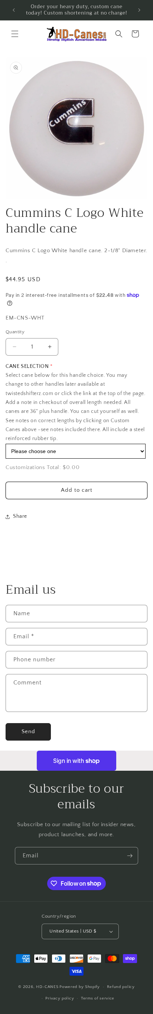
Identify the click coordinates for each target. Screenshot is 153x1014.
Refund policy (121, 987)
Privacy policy (59, 998)
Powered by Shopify (79, 987)
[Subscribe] (129, 855)
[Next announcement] (139, 10)
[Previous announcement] (14, 10)
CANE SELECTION (27, 366)
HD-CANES (47, 987)
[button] (15, 34)
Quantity (15, 331)
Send (28, 731)
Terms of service (97, 998)
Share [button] (20, 516)
